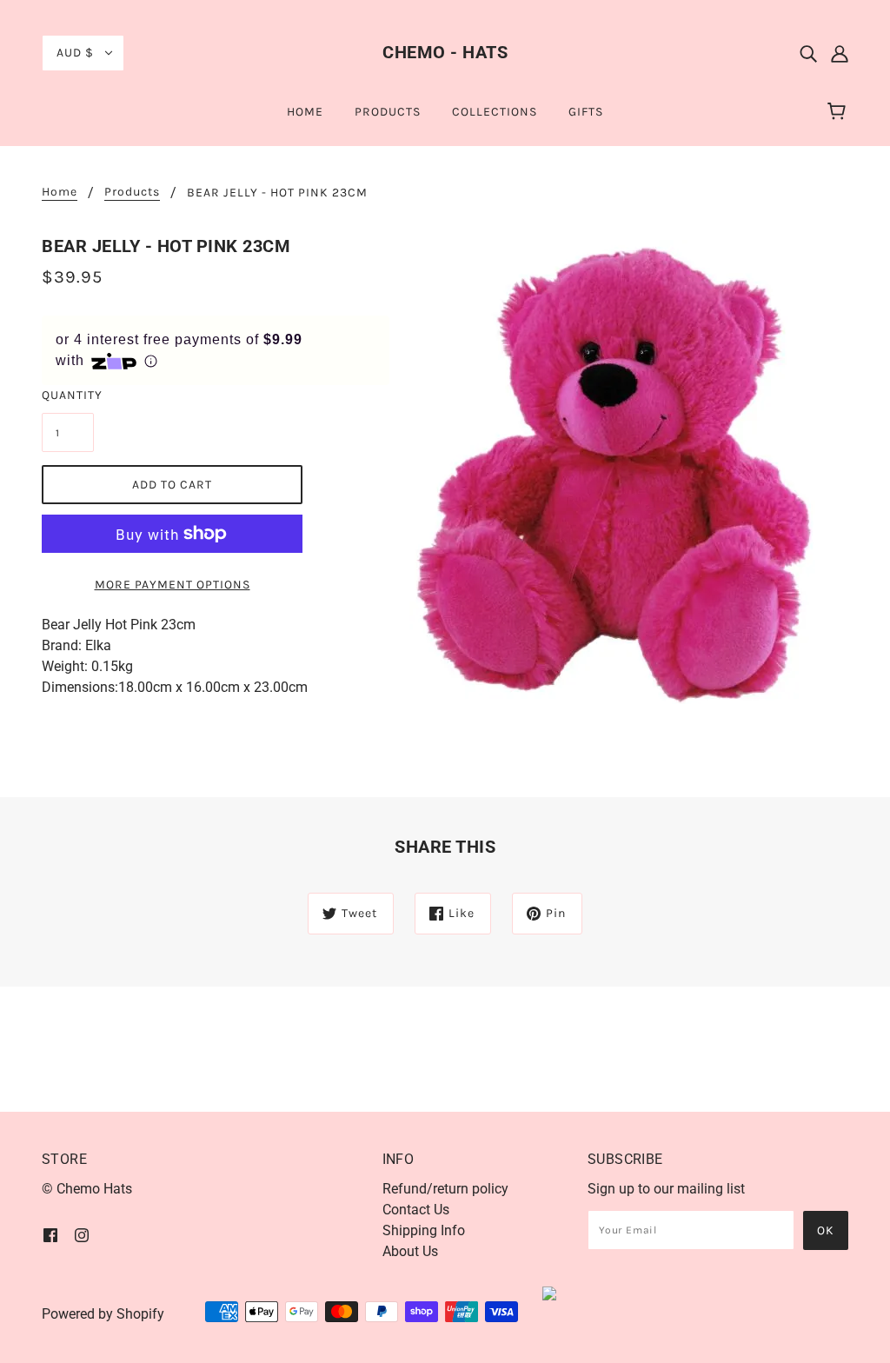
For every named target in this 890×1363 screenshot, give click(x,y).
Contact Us (415, 1209)
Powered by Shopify (103, 1314)
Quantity (68, 395)
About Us (410, 1251)
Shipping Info (423, 1230)
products (132, 192)
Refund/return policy (445, 1188)
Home (59, 192)
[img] (808, 53)
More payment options (172, 584)
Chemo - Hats (445, 52)
